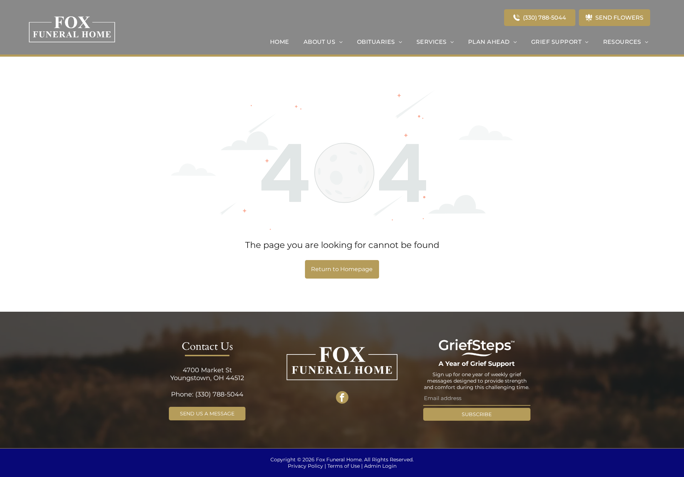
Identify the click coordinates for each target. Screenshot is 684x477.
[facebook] (342, 398)
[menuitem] (279, 41)
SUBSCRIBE (477, 414)
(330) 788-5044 (219, 394)
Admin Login (380, 466)
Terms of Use (343, 466)
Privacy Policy (305, 466)
